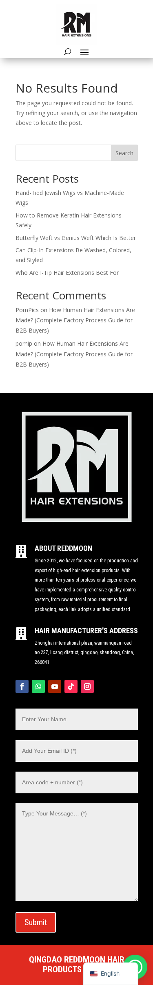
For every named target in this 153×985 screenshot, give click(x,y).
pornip (24, 343)
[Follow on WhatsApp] (38, 686)
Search (124, 153)
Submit (35, 922)
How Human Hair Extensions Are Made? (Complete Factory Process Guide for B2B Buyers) (75, 320)
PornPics (27, 310)
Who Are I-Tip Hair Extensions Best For (67, 272)
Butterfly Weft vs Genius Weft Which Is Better (76, 238)
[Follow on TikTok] (71, 686)
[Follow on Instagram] (87, 686)
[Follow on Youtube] (54, 686)
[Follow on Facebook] (22, 686)
